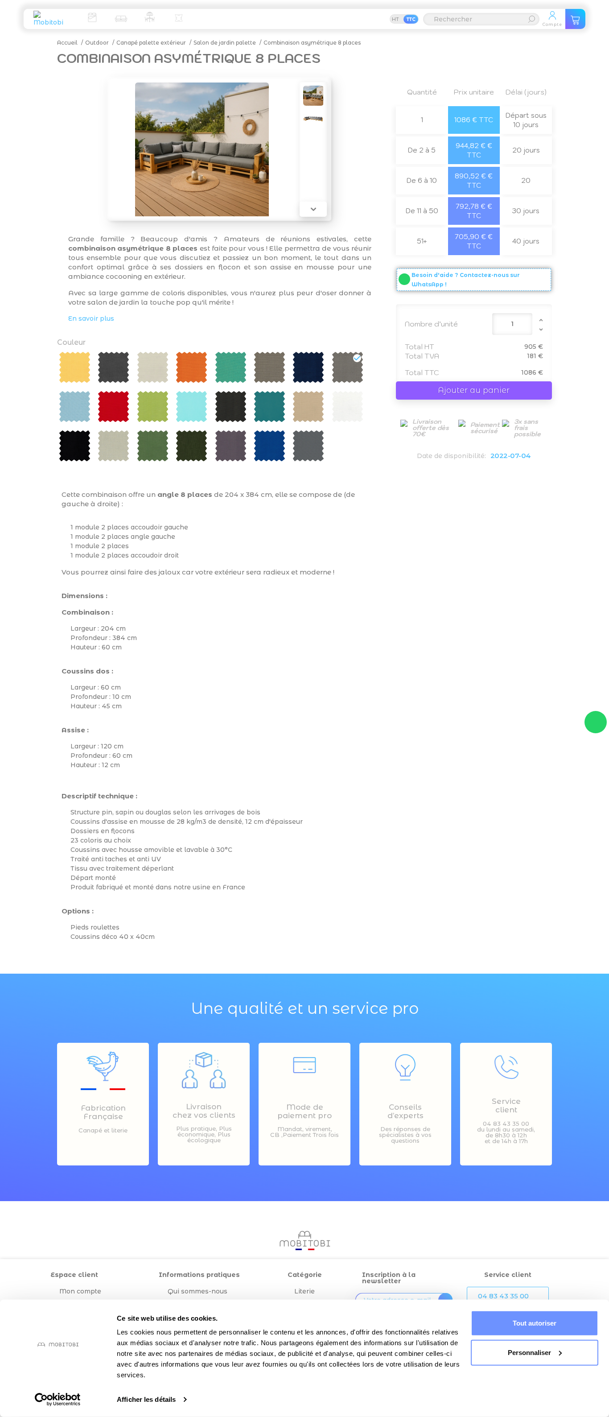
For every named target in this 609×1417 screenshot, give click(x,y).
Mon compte (80, 1291)
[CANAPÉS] (121, 17)
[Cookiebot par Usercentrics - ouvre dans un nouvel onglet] (58, 1399)
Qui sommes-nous (197, 1291)
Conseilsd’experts (405, 1111)
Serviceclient (506, 1105)
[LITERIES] (92, 17)
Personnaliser (529, 1352)
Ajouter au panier (474, 390)
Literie (304, 1291)
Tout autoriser (534, 1323)
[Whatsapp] (595, 722)
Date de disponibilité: (451, 456)
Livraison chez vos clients (204, 1111)
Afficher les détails (146, 1399)
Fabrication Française (103, 1112)
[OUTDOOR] (150, 17)
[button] (508, 1296)
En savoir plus (91, 318)
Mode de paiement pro (304, 1111)
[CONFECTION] (179, 17)
